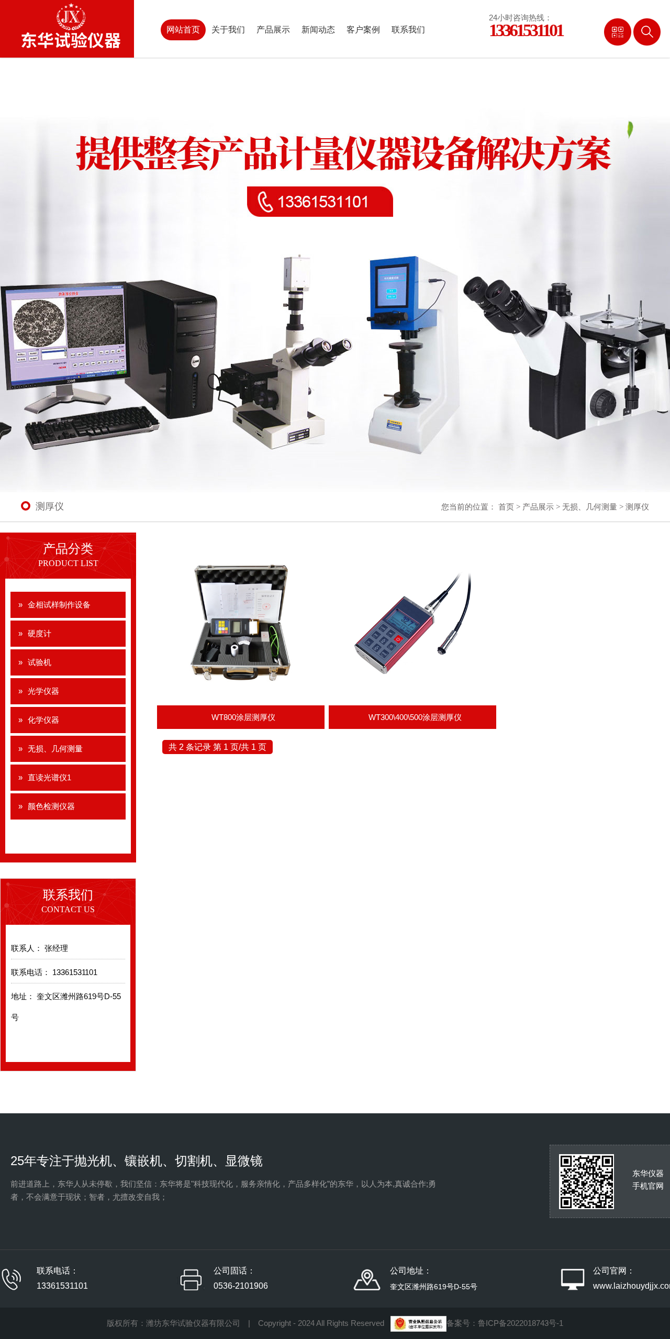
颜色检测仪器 (51, 806)
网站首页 (183, 29)
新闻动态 (318, 29)
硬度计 (39, 633)
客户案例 (363, 29)
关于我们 (228, 29)
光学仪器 (43, 691)
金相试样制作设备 (59, 604)
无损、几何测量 (589, 506)
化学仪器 (43, 719)
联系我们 (408, 29)
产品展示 (273, 29)
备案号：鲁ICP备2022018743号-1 (504, 1323)
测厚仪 (637, 506)
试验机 (39, 662)
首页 (506, 506)
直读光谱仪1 (49, 777)
